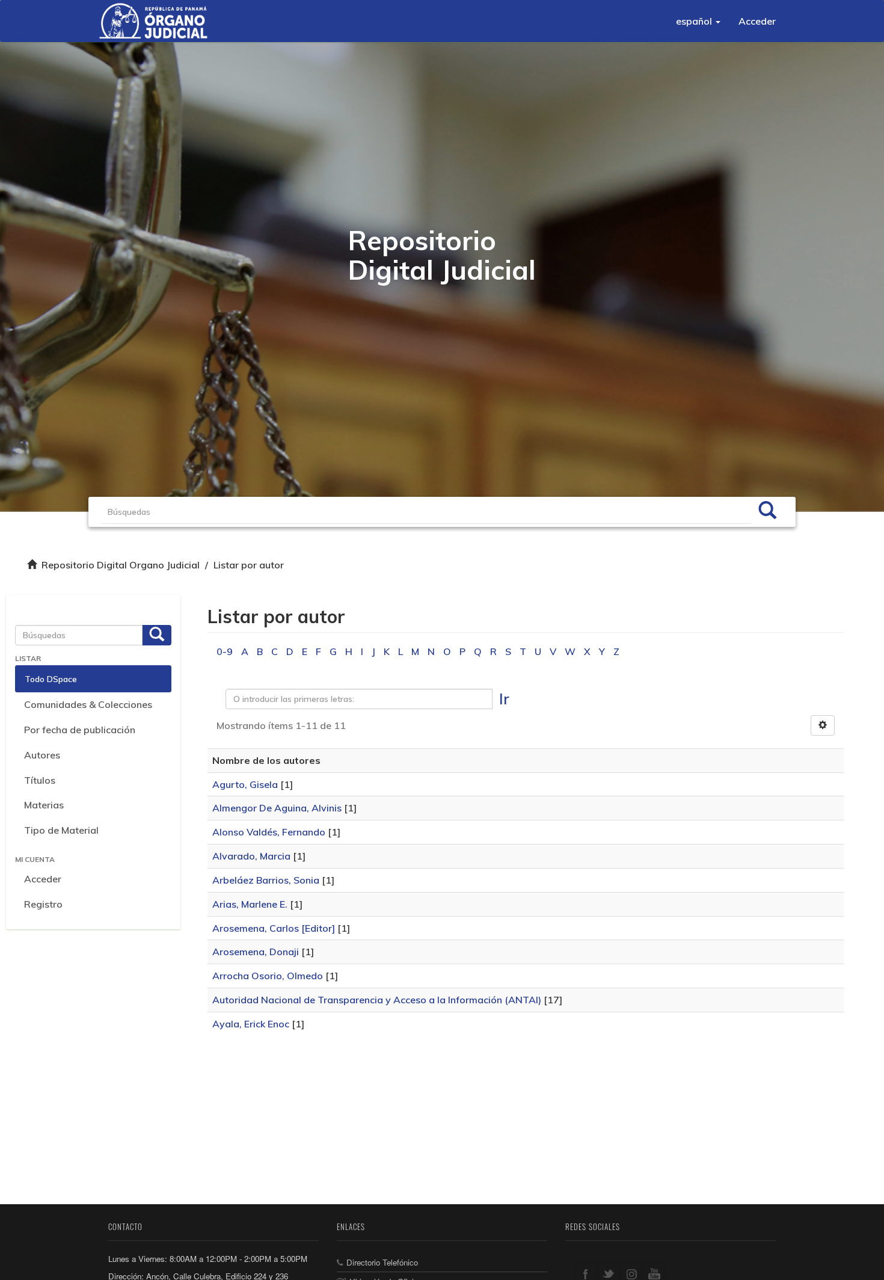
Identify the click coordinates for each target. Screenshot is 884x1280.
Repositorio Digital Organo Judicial (120, 565)
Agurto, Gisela (245, 784)
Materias (44, 805)
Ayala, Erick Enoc (250, 1024)
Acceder (42, 879)
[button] (698, 21)
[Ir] (767, 512)
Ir (504, 698)
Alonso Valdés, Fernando (268, 832)
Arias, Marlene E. (249, 904)
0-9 (224, 651)
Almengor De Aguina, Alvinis (277, 808)
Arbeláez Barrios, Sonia (265, 880)
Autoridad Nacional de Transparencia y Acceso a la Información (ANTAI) (376, 1000)
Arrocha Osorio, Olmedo (267, 976)
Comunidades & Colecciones (88, 704)
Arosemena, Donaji (255, 952)
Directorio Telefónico (382, 1262)
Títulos (39, 780)
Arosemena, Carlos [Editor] (273, 928)
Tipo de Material (61, 830)
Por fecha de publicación (79, 730)
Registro (43, 904)
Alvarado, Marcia (251, 856)
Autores (42, 755)
